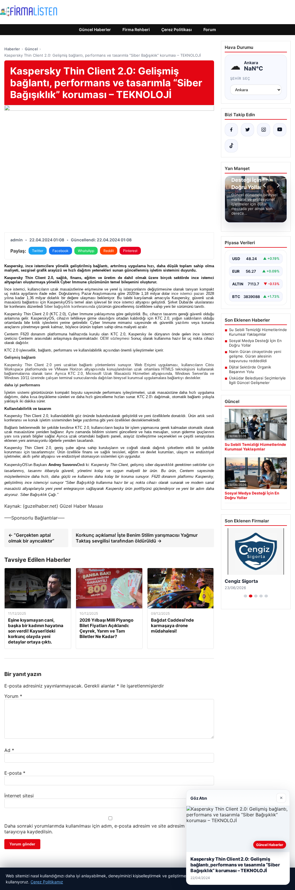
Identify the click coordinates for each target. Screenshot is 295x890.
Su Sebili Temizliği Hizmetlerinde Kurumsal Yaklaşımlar (258, 332)
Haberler (12, 49)
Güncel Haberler (95, 29)
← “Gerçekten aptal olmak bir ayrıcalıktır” (31, 538)
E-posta (14, 773)
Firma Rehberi (136, 29)
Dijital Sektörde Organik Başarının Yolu (250, 369)
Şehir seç (240, 78)
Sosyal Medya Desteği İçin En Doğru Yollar (255, 342)
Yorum (13, 696)
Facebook (60, 251)
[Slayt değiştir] (245, 596)
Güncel (31, 49)
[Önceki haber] (265, 185)
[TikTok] (231, 145)
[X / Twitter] (247, 129)
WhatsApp (86, 251)
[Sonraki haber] (277, 185)
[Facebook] (231, 129)
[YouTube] (279, 129)
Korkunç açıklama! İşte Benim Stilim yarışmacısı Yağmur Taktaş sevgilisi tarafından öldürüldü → (137, 538)
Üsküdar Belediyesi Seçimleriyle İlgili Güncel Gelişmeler (257, 380)
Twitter (37, 251)
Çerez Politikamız (47, 881)
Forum (209, 29)
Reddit (108, 251)
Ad (9, 750)
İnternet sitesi (19, 796)
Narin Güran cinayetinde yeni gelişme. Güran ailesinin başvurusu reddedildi (255, 356)
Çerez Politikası (176, 29)
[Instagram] (263, 129)
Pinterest (130, 251)
